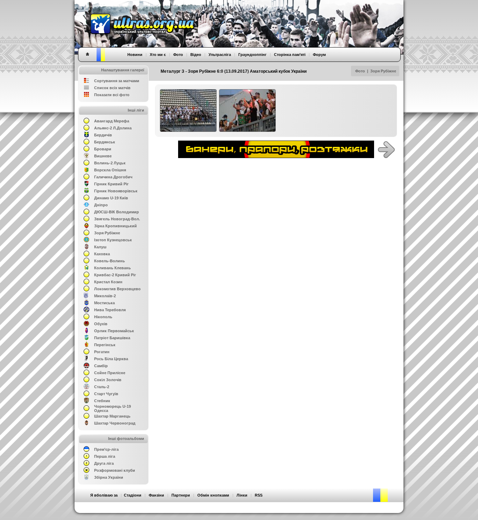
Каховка (102, 254)
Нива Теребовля (110, 310)
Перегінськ (104, 345)
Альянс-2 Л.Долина (113, 128)
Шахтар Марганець (112, 416)
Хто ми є (158, 54)
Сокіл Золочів (107, 380)
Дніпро (101, 205)
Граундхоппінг (252, 54)
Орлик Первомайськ (114, 331)
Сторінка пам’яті (289, 54)
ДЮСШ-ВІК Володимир (116, 212)
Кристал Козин (108, 282)
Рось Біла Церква (111, 359)
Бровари (102, 149)
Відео (195, 54)
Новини (134, 54)
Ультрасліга (220, 54)
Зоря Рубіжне (383, 71)
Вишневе (103, 156)
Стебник (102, 401)
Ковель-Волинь (109, 261)
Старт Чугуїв (106, 394)
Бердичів (103, 135)
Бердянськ (104, 142)
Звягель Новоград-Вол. (117, 219)
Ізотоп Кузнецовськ (113, 240)
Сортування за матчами (116, 81)
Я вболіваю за (104, 495)
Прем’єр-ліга (106, 449)
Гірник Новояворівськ (116, 191)
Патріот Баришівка (112, 338)
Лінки (242, 495)
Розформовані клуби (114, 470)
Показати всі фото (111, 95)
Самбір (101, 366)
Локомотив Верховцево (117, 289)
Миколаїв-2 (105, 296)
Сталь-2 (101, 387)
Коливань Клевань (112, 268)
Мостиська (104, 303)
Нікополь (103, 317)
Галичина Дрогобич (113, 177)
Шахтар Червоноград (114, 423)
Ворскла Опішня (110, 170)
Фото (360, 71)
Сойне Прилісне (109, 373)
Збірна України (108, 477)
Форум (319, 54)
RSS (258, 495)
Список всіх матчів (112, 88)
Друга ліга (104, 463)
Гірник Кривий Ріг (111, 184)
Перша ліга (104, 456)
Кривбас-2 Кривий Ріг (115, 275)
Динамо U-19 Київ (111, 198)
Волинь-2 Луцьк (110, 163)
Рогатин (102, 352)
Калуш (100, 247)
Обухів (100, 324)
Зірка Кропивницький (115, 226)
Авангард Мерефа (111, 121)
